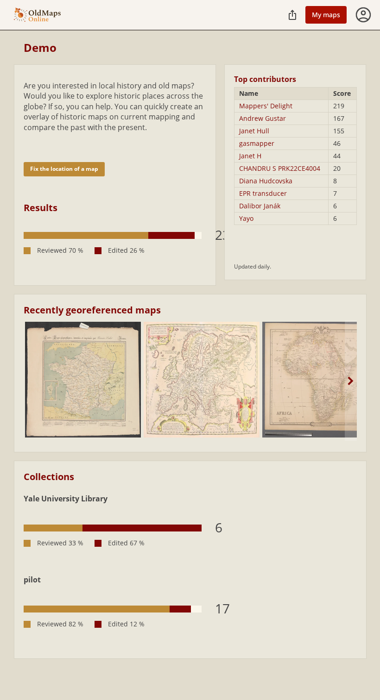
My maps (326, 14)
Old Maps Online (37, 15)
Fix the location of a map (64, 169)
